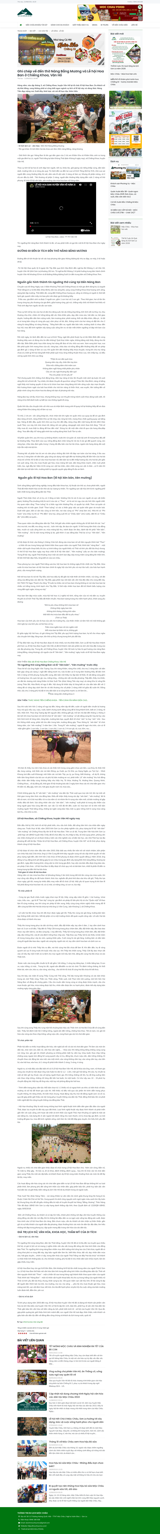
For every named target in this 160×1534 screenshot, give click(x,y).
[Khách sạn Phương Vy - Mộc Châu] (125, 173)
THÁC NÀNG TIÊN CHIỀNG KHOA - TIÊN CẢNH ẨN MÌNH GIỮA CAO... (58, 700)
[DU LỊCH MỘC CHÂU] (24, 12)
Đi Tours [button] (104, 25)
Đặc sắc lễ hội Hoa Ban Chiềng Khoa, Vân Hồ (47, 662)
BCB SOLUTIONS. (37, 1529)
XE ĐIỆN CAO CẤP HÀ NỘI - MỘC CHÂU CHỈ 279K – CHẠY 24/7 (124, 211)
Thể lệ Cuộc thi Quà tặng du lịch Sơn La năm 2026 (125, 67)
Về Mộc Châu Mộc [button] (120, 25)
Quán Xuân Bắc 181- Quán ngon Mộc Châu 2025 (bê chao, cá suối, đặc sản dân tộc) (124, 194)
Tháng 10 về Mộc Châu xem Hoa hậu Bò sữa (73, 1441)
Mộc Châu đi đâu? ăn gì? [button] (36, 25)
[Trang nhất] (20, 25)
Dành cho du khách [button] (60, 25)
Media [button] (94, 25)
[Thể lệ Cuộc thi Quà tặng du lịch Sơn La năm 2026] (125, 50)
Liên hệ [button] (134, 25)
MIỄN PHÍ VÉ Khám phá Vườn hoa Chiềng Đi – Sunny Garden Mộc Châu (125, 82)
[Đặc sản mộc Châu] (110, 12)
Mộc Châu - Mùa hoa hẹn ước (124, 74)
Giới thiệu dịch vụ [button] (81, 25)
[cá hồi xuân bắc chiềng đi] (61, 49)
